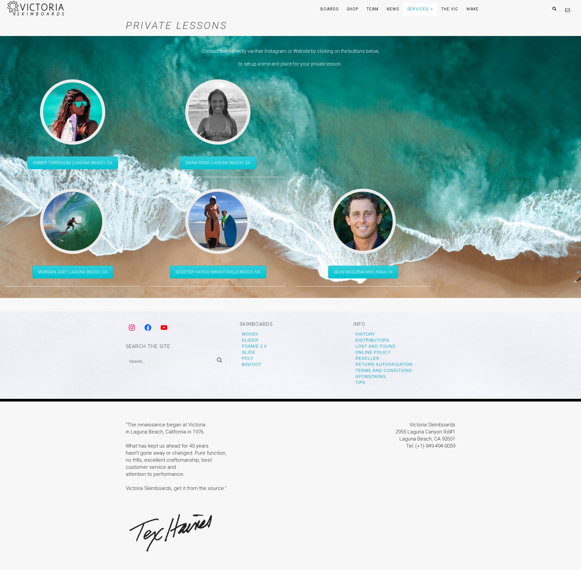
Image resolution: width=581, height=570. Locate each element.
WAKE (472, 9)
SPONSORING (370, 376)
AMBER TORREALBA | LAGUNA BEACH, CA (72, 162)
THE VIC (449, 9)
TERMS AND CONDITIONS (383, 370)
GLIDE (249, 352)
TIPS (360, 382)
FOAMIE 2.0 (254, 346)
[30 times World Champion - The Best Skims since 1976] (36, 13)
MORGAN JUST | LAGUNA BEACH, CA (73, 272)
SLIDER (250, 340)
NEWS (393, 9)
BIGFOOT (252, 364)
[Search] (219, 360)
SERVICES (417, 9)
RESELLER (367, 358)
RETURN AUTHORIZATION (384, 364)
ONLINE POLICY (373, 352)
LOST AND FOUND (375, 346)
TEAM (372, 9)
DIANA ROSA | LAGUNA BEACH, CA (218, 162)
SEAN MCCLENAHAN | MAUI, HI (363, 272)
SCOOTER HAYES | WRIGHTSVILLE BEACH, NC (218, 272)
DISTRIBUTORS (372, 340)
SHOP (352, 9)
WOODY (250, 334)
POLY (248, 358)
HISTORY (365, 334)
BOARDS (329, 9)
